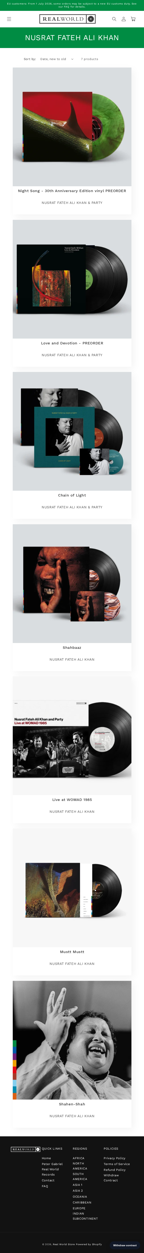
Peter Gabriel (52, 1164)
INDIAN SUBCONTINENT (85, 1216)
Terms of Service (117, 1164)
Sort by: (30, 59)
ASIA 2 (78, 1190)
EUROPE (79, 1208)
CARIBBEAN (82, 1202)
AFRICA (79, 1158)
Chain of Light (72, 495)
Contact (48, 1180)
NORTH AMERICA (80, 1166)
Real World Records (50, 1171)
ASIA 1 (77, 1185)
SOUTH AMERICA (80, 1176)
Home (46, 1158)
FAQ (45, 1186)
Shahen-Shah (72, 1104)
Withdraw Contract (111, 1177)
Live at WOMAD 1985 (72, 799)
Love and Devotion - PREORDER (72, 343)
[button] (9, 19)
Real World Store (64, 1244)
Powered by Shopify (89, 1244)
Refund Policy (114, 1170)
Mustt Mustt (72, 952)
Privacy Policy (114, 1158)
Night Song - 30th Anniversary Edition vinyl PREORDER (72, 191)
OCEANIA (80, 1196)
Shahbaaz (72, 647)
